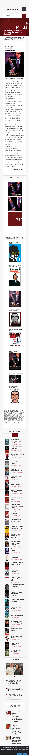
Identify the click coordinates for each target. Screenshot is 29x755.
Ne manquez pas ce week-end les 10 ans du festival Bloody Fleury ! (16, 740)
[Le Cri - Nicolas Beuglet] (7, 572)
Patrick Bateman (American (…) (14, 289)
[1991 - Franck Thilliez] (7, 645)
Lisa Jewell (16, 479)
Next (14, 701)
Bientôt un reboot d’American (15, 352)
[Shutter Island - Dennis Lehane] (7, 485)
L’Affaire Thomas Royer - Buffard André (16, 578)
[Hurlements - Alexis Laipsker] (7, 457)
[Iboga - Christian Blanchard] (7, 492)
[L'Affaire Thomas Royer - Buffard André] (7, 577)
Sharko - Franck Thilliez (16, 549)
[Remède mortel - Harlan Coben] (7, 522)
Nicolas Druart (17, 501)
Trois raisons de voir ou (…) (15, 330)
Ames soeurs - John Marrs (17, 637)
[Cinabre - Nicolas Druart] (7, 500)
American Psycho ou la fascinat (15, 310)
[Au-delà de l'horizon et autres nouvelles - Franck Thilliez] (7, 587)
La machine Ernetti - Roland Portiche (17, 563)
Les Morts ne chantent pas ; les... (17, 469)
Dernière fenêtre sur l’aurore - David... (16, 593)
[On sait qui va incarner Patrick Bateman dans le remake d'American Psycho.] (15, 395)
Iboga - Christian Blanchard (16, 491)
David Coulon (17, 597)
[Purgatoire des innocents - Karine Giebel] (7, 507)
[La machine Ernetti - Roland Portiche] (7, 565)
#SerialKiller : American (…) (13, 243)
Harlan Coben (17, 523)
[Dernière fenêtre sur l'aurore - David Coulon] (7, 594)
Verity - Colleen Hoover (16, 607)
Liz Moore (16, 653)
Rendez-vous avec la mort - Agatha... (17, 527)
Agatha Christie (17, 530)
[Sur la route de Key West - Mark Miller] (7, 616)
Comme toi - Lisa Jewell (16, 476)
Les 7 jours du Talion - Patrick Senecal (16, 543)
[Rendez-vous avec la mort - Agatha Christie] (7, 529)
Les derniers (14, 706)
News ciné (21, 37)
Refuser (25, 754)
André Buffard (17, 582)
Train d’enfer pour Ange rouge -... (17, 512)
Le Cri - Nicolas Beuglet (16, 570)
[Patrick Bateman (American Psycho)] (15, 298)
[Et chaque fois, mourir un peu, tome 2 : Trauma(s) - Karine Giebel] (7, 536)
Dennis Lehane (17, 486)
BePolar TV (14, 659)
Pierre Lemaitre (17, 603)
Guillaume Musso (18, 559)
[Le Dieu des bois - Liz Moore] (7, 652)
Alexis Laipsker (17, 457)
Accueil (8, 37)
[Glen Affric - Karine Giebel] (7, 631)
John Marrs (16, 639)
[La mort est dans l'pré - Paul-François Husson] (7, 623)
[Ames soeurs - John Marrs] (7, 638)
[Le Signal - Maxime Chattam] (7, 449)
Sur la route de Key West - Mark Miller (17, 614)
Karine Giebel (17, 509)
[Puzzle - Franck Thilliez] (7, 464)
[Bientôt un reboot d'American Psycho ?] (15, 361)
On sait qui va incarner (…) (13, 387)
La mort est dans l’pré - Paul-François (17, 622)
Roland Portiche (18, 566)
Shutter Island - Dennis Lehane (16, 483)
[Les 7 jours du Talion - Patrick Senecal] (7, 544)
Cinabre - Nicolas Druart (16, 498)
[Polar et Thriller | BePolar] (12, 10)
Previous (14, 676)
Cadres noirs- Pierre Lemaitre (17, 600)
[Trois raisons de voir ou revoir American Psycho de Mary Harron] (15, 340)
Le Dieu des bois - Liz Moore (16, 650)
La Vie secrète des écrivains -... (17, 556)
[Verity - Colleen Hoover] (7, 609)
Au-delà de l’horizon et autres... (17, 585)
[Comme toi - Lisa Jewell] (7, 478)
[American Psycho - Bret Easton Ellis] (15, 276)
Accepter (20, 754)
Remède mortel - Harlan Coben (16, 520)
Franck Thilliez (17, 444)
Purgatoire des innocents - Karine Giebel (17, 506)
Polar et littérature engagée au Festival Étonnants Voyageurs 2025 (17, 729)
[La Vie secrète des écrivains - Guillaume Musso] (7, 558)
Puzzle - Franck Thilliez (16, 462)
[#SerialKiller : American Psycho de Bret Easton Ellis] (15, 253)
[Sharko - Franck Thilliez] (7, 551)
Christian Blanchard (18, 493)
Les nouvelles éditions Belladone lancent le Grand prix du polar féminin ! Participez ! (17, 716)
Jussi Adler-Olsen (18, 472)
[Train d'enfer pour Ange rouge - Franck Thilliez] (7, 514)
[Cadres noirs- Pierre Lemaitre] (7, 602)
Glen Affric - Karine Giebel (17, 629)
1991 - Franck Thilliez (15, 643)
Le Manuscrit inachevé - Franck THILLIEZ (16, 441)
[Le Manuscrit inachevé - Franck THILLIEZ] (7, 441)
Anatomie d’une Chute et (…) (16, 374)
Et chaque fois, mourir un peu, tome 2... (16, 535)
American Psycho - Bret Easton (15, 266)
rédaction (16, 421)
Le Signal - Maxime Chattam (17, 447)
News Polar (14, 37)
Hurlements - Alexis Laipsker (17, 455)
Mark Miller (16, 617)
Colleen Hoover (17, 610)
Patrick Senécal (17, 546)
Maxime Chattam (18, 450)
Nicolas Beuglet (17, 573)
